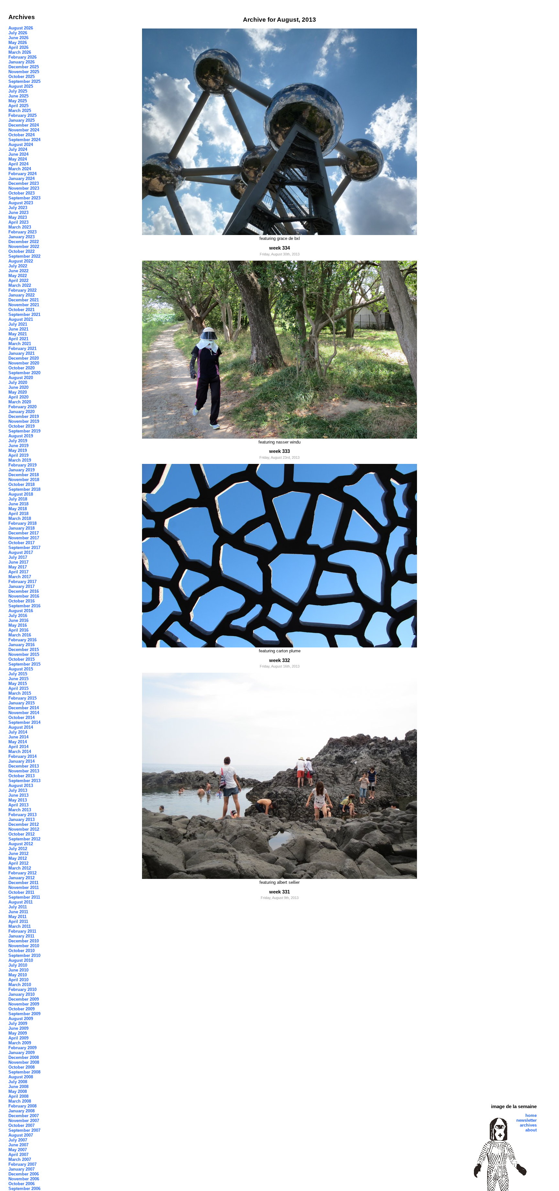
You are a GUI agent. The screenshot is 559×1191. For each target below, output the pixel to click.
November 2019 (23, 421)
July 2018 (17, 499)
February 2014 (22, 756)
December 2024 (23, 125)
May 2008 (17, 1091)
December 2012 (23, 824)
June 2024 (18, 154)
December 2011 (23, 882)
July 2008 (17, 1081)
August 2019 (20, 435)
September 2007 (24, 1130)
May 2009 (17, 1033)
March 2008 (19, 1101)
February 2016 (22, 639)
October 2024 (21, 134)
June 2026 (18, 37)
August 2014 (20, 727)
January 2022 (21, 295)
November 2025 (23, 71)
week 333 (279, 451)
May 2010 (17, 974)
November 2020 (23, 363)
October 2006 (21, 1183)
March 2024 (19, 168)
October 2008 (21, 1067)
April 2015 (18, 688)
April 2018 (18, 513)
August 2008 (20, 1076)
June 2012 (18, 853)
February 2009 (22, 1047)
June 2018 (18, 503)
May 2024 (17, 159)
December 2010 (23, 940)
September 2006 (24, 1188)
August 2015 (20, 669)
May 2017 (17, 567)
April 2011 (18, 921)
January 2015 (21, 703)
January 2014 (21, 761)
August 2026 (20, 28)
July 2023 (17, 207)
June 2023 (18, 212)
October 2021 (21, 309)
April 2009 (18, 1038)
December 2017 (23, 533)
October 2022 (21, 251)
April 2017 (18, 571)
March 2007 (19, 1159)
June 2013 (18, 795)
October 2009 (21, 1008)
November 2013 (23, 771)
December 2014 (23, 707)
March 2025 (19, 110)
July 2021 (17, 324)
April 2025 (18, 105)
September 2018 (24, 489)
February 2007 (22, 1164)
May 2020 (17, 392)
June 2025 (18, 96)
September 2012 (24, 839)
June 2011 (18, 911)
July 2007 (17, 1140)
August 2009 (20, 1018)
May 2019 (17, 450)
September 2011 (24, 897)
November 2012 (23, 829)
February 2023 (22, 232)
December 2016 (23, 591)
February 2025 (22, 115)
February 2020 (22, 406)
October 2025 (21, 76)
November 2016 (23, 596)
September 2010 (24, 955)
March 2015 (19, 693)
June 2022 (18, 270)
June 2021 (18, 329)
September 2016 (24, 605)
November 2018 (23, 479)
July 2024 (17, 149)
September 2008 (24, 1072)
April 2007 (18, 1154)
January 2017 (21, 586)
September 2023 (24, 198)
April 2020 (18, 397)
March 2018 (19, 518)
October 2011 (21, 892)
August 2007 (20, 1135)
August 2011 (20, 902)
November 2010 (23, 945)
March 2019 (19, 460)
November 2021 (23, 304)
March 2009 (19, 1042)
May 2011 (17, 916)
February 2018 (22, 523)
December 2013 (23, 766)
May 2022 (17, 275)
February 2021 (22, 348)
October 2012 (21, 834)
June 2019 (18, 445)
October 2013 (21, 775)
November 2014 (23, 712)
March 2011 (19, 926)
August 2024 (20, 144)
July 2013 (17, 790)
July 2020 (17, 382)
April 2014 (18, 746)
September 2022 (24, 256)
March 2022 (19, 285)
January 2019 (21, 469)
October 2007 (21, 1125)
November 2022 (23, 246)
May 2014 (17, 741)
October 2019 (21, 426)
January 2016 (21, 644)
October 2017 (21, 542)
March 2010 (19, 984)
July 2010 (17, 965)
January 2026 (21, 62)
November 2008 (23, 1062)
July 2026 (17, 32)
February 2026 (22, 57)
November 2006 (23, 1178)
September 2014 (24, 722)
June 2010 (18, 970)
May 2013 (17, 800)
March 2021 (19, 343)
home (531, 1115)
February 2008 (22, 1106)
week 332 (279, 660)
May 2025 (17, 100)
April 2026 (18, 47)
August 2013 (20, 785)
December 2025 (23, 66)
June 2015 (18, 678)
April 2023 (18, 222)
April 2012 (18, 863)
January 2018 (21, 528)
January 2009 (21, 1052)
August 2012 (20, 843)
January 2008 (21, 1110)
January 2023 (21, 236)
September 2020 (24, 372)
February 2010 (22, 989)
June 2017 (18, 562)
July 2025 (17, 91)
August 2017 (20, 552)
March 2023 (19, 227)
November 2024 (23, 130)
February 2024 (22, 173)
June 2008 (18, 1086)
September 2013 (24, 780)
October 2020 (21, 367)
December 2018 (23, 474)
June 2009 (18, 1028)
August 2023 (20, 202)
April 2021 (18, 338)
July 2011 (17, 906)
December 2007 (23, 1115)
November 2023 (23, 188)
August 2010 (20, 960)
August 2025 (20, 86)
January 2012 (21, 877)
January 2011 (21, 936)
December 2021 (23, 300)
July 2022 (17, 266)
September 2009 (24, 1013)
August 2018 (20, 494)
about (531, 1130)
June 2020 (18, 387)
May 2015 (17, 683)
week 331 (279, 891)
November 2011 (23, 887)
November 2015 (23, 654)
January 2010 (21, 994)
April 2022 (18, 280)
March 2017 (19, 576)
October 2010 (21, 950)
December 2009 (23, 999)
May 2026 (17, 42)
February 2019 (22, 465)
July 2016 (17, 615)
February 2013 (22, 814)
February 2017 (22, 581)
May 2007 (17, 1149)
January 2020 (21, 411)
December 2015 (23, 649)
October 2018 (21, 484)
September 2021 (24, 314)
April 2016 (18, 630)
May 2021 (17, 333)
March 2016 (19, 635)
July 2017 (17, 557)
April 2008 (18, 1096)
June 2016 (18, 620)
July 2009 (17, 1023)
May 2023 (17, 217)
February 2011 (22, 931)
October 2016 (21, 601)
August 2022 (20, 261)
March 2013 (19, 809)
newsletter (526, 1120)
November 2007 (23, 1120)
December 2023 (23, 183)
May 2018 (17, 508)
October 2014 (21, 717)
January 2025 (21, 120)
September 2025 (24, 81)
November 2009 (23, 1004)
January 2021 (21, 353)
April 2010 (18, 979)
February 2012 (22, 873)
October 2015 (21, 659)
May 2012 (17, 858)
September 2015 (24, 664)
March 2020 (19, 401)
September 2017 (24, 547)
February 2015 (22, 698)
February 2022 (22, 290)
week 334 (279, 248)
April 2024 (18, 164)
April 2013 (18, 805)
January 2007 (21, 1169)
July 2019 (17, 440)
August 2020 (20, 377)
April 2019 (18, 455)
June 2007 (18, 1144)
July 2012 (17, 848)
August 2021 (20, 319)
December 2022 (23, 241)
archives (528, 1125)
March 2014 (19, 751)
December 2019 (23, 416)
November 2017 (23, 537)
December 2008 (23, 1057)
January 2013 (21, 819)
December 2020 (23, 358)
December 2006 (23, 1174)
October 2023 (21, 193)
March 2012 (19, 868)
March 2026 (19, 52)
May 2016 (17, 625)
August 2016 (20, 610)
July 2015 (17, 673)
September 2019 (24, 431)
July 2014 (17, 732)
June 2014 (18, 737)
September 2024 (24, 139)
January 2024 (21, 178)
